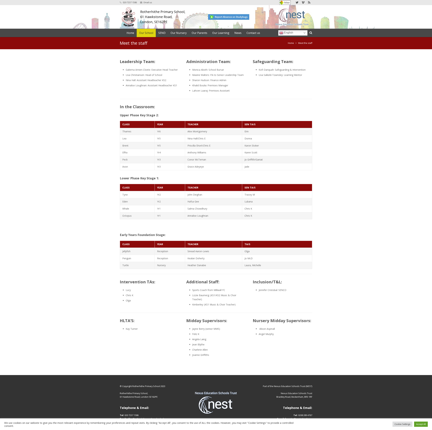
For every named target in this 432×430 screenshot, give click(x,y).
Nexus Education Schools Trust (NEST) (293, 386)
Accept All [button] (421, 424)
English (288, 32)
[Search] (311, 32)
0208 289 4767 (305, 415)
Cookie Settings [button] (402, 424)
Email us (148, 2)
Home (291, 43)
